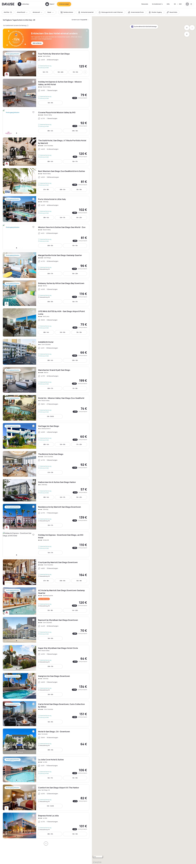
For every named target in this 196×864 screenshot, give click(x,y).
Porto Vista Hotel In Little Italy (46, 209)
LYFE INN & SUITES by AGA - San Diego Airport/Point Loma (46, 322)
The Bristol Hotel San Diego (46, 464)
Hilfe (168, 4)
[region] (144, 440)
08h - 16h (50, 750)
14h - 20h (75, 610)
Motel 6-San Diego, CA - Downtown (46, 741)
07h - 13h (50, 472)
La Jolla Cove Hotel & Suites (46, 769)
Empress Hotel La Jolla (46, 825)
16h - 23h (75, 273)
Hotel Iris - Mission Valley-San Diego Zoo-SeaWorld (46, 408)
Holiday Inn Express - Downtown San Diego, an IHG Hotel (46, 544)
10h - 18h (79, 581)
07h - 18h (46, 189)
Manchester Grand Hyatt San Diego (46, 380)
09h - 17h (50, 273)
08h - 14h (50, 131)
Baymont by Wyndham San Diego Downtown (46, 630)
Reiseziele (144, 4)
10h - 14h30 (50, 806)
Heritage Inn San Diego (46, 436)
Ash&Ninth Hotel (46, 352)
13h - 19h (75, 72)
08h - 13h (50, 834)
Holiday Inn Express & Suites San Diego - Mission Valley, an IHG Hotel (46, 93)
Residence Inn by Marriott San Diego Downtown (46, 516)
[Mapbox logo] (96, 862)
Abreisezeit (36, 12)
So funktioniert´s (157, 4)
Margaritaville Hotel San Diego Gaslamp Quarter (46, 265)
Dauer (49, 12)
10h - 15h (50, 103)
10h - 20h (60, 72)
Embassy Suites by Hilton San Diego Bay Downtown (46, 293)
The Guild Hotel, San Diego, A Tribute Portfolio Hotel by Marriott (46, 151)
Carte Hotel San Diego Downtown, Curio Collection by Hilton (46, 713)
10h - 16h (62, 332)
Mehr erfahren (37, 43)
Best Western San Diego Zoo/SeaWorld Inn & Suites (46, 181)
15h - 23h (79, 217)
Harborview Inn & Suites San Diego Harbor (46, 490)
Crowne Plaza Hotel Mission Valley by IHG (46, 122)
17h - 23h (79, 444)
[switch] (66, 12)
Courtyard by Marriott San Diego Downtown (46, 572)
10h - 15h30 (50, 416)
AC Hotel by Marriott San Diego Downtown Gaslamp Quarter (46, 601)
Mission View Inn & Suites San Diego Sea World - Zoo (46, 237)
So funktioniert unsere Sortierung (14, 25)
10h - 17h (45, 72)
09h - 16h (75, 131)
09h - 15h (50, 245)
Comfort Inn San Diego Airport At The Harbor (46, 797)
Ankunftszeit (21, 12)
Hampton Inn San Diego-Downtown (46, 686)
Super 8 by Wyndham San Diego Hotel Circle (46, 658)
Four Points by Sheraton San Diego (46, 63)
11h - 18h (75, 388)
